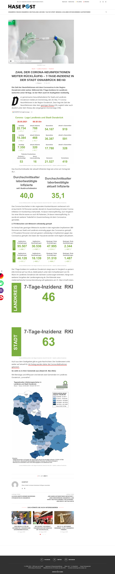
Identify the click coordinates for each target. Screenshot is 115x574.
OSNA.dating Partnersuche (34, 568)
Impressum (64, 1)
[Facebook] (100, 2)
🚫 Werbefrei (86, 1)
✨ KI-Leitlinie (78, 1)
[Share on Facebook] (41, 476)
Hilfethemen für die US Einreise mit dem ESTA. (54, 568)
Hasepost (39, 83)
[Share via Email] (46, 476)
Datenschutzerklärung (57, 566)
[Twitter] (103, 2)
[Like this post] (39, 476)
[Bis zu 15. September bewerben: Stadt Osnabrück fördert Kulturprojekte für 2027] (64, 517)
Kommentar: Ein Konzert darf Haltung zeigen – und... (29, 1)
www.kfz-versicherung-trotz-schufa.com (77, 568)
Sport (53, 12)
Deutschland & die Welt (37, 12)
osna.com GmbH (39, 566)
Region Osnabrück (22, 12)
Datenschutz (71, 1)
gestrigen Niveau (47, 105)
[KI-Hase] (10, 61)
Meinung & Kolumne (62, 12)
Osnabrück (12, 12)
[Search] (106, 12)
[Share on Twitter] (43, 476)
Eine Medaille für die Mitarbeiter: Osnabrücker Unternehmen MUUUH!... (21, 528)
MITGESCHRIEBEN (74, 12)
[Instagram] (106, 2)
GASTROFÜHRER (85, 12)
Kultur (48, 12)
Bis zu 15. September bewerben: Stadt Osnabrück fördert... (64, 528)
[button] (13, 1)
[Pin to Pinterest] (45, 476)
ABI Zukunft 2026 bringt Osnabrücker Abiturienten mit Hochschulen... (43, 528)
